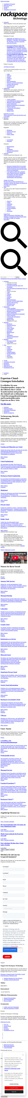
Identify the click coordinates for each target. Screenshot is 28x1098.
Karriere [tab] (12, 849)
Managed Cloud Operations (13, 102)
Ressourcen (6, 411)
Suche (17, 277)
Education (9, 141)
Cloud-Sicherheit (8, 1047)
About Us (9, 201)
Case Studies (16, 174)
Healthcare (9, 130)
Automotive (10, 149)
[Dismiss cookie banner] (22, 1055)
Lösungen (6, 22)
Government (10, 139)
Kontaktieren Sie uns (6, 278)
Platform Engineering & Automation (16, 105)
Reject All (14, 1091)
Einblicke (6, 153)
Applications (10, 109)
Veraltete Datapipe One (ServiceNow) (13, 978)
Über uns (6, 1024)
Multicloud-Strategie (9, 1044)
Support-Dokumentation (10, 998)
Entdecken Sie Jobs (5, 1022)
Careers (9, 209)
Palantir (9, 77)
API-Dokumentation (9, 999)
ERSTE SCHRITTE (9, 413)
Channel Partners (11, 206)
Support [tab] (7, 849)
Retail (8, 148)
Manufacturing (10, 146)
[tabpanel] (14, 906)
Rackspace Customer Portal (7, 974)
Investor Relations (11, 208)
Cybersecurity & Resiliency (13, 108)
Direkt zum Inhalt (5, 1)
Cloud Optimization (12, 103)
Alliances (9, 205)
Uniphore (9, 78)
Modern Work (10, 110)
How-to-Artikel (7, 1001)
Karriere (6, 1027)
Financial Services (11, 131)
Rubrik (8, 80)
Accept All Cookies (14, 1088)
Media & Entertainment (12, 150)
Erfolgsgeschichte (8, 408)
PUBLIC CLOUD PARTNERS (15, 82)
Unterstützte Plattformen (10, 410)
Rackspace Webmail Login (10, 975)
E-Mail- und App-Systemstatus (11, 1007)
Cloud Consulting (11, 99)
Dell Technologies (11, 81)
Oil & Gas (9, 133)
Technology (10, 152)
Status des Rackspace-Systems (11, 1008)
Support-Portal (7, 1026)
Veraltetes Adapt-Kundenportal (11, 979)
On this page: (6, 404)
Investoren (6, 1029)
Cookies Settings (14, 1084)
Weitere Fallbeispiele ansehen (8, 549)
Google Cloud (10, 87)
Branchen (6, 118)
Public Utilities (10, 134)
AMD (8, 74)
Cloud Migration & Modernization (15, 101)
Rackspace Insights (17, 168)
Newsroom (9, 211)
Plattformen (6, 88)
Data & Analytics (11, 106)
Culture (8, 202)
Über (5, 187)
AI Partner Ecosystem (9, 66)
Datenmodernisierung (9, 1046)
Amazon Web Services (12, 84)
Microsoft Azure (11, 85)
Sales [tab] (2, 849)
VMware (9, 75)
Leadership (9, 204)
